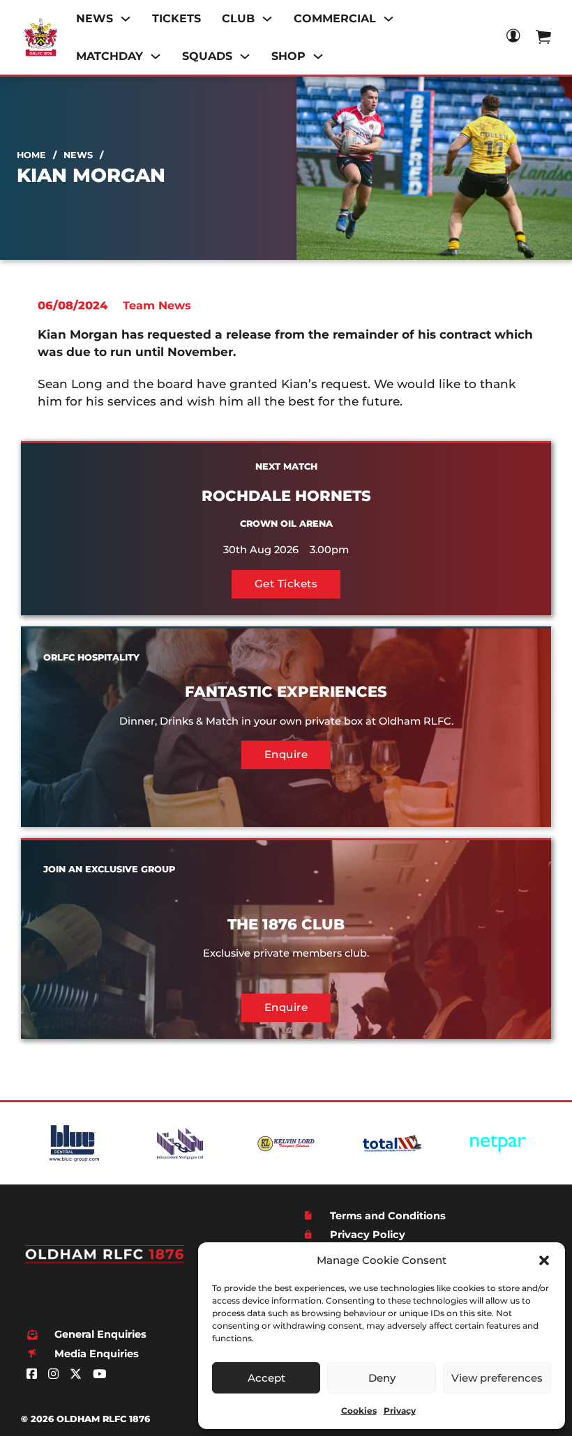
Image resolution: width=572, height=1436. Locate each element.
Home (31, 155)
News (78, 155)
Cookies (359, 1410)
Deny (382, 1377)
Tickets (176, 18)
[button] (544, 1260)
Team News (157, 305)
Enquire (286, 754)
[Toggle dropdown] (125, 18)
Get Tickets (286, 583)
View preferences (497, 1377)
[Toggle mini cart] (543, 36)
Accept (266, 1377)
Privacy (400, 1410)
